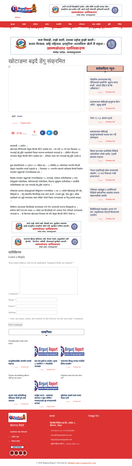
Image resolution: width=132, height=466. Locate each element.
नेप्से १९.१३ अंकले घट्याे (101, 118)
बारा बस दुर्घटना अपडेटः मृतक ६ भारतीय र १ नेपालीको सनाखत (46, 364)
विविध (119, 24)
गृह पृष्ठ (13, 24)
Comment (13, 293)
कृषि (109, 24)
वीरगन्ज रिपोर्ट (17, 425)
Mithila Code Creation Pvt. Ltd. (82, 463)
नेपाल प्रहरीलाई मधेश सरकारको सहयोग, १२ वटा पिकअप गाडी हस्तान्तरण (104, 173)
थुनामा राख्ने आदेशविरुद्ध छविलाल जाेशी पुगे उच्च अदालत (17, 398)
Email (12, 306)
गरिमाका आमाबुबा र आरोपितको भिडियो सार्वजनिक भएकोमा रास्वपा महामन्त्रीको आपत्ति (104, 192)
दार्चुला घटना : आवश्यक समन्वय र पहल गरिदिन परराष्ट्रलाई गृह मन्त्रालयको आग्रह (45, 399)
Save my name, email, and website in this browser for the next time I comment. (46, 318)
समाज (47, 24)
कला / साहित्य (96, 24)
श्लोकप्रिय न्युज (105, 68)
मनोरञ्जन (82, 24)
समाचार (19, 116)
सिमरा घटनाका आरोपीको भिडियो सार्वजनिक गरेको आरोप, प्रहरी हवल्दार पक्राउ (104, 154)
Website (12, 312)
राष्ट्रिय (35, 24)
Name (12, 300)
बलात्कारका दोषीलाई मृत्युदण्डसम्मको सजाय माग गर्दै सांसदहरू (103, 134)
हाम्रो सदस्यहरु (17, 447)
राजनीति (58, 24)
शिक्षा (70, 24)
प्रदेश (24, 24)
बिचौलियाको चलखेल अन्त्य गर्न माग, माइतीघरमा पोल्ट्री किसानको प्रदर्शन (104, 212)
